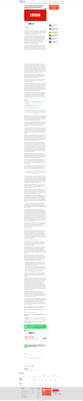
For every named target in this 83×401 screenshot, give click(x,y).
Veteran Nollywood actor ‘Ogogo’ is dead (55, 25)
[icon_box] (35, 326)
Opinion (45, 8)
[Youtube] (63, 2)
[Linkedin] (33, 23)
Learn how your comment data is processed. (36, 370)
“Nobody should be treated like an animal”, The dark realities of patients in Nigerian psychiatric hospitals (33, 105)
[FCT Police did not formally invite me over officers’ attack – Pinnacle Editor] (50, 42)
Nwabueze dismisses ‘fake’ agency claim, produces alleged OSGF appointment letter (55, 29)
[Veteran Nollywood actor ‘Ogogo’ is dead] (50, 26)
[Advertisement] (35, 56)
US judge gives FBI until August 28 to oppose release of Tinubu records (55, 39)
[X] (61, 2)
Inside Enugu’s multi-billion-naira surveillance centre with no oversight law (55, 35)
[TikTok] (60, 2)
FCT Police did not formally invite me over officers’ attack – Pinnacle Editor (55, 42)
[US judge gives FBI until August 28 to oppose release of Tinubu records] (50, 39)
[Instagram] (58, 2)
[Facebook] (57, 2)
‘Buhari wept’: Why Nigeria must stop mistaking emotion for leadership (34, 101)
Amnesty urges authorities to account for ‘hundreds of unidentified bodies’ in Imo (55, 32)
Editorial (26, 22)
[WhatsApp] (62, 2)
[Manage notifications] (1, 399)
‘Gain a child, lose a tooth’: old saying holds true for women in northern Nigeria (32, 103)
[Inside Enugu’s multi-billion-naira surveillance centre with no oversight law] (50, 36)
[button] (55, 2)
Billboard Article (28, 330)
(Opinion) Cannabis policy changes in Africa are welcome (32, 107)
